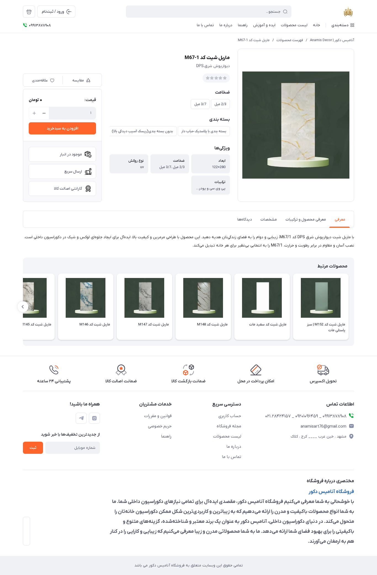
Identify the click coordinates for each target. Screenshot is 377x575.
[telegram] (81, 418)
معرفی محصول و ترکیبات (306, 219)
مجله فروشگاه (229, 426)
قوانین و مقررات (158, 416)
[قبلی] (354, 306)
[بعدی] (22, 306)
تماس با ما (231, 457)
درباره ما (233, 446)
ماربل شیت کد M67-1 (254, 40)
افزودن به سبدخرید (62, 128)
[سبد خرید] (29, 12)
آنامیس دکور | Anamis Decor (332, 40)
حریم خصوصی (160, 426)
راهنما (166, 436)
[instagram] (94, 418)
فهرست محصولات (290, 40)
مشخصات (269, 219)
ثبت (33, 448)
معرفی (340, 219)
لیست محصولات (227, 436)
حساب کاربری (229, 416)
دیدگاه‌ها (244, 219)
